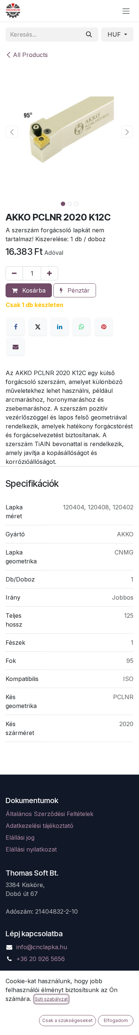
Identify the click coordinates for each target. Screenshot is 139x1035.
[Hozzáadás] (49, 273)
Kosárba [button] (33, 290)
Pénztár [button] (78, 290)
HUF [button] (115, 34)
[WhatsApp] (81, 327)
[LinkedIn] (60, 327)
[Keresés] (89, 34)
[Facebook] (15, 327)
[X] (38, 327)
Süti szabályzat (51, 999)
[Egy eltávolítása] (14, 273)
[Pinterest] (104, 327)
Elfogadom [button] (116, 1020)
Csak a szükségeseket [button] (67, 1020)
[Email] (15, 346)
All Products (30, 54)
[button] (12, 132)
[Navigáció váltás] (126, 10)
